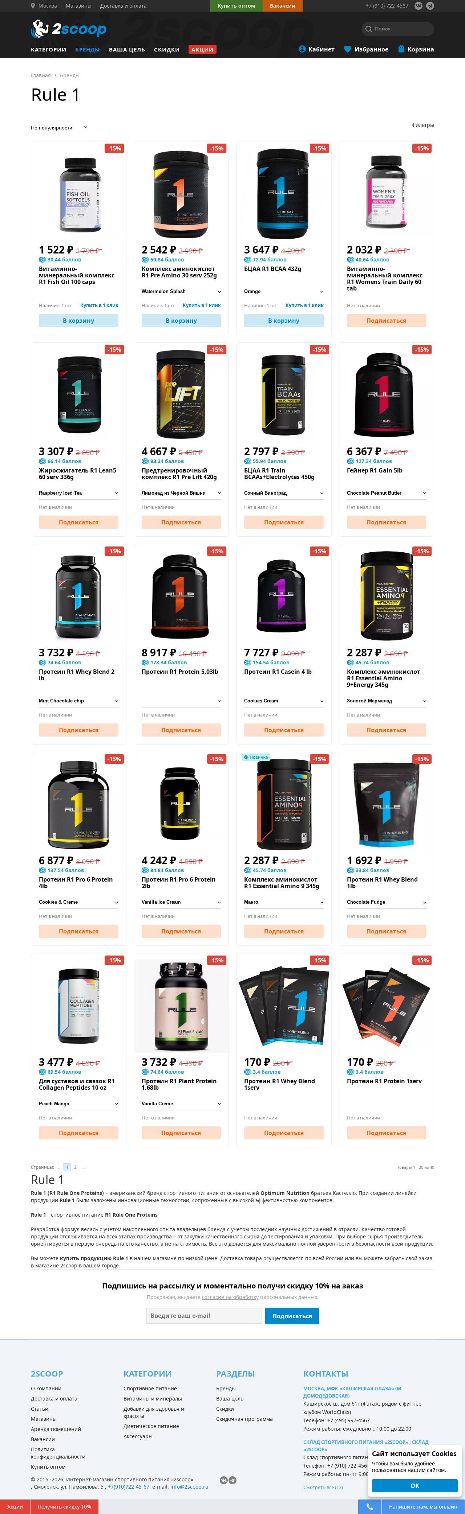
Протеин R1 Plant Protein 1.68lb (179, 1084)
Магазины (44, 1418)
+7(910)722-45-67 (128, 1486)
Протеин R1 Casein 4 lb (278, 671)
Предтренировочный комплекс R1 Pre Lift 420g (179, 473)
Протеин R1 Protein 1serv (384, 1081)
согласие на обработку (230, 1297)
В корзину (78, 321)
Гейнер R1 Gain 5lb (375, 470)
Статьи (39, 1408)
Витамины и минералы (153, 1398)
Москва (48, 6)
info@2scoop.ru (189, 1486)
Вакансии (43, 1439)
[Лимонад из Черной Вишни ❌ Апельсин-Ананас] (181, 493)
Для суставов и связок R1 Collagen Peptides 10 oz (77, 1084)
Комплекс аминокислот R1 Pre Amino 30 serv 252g (179, 272)
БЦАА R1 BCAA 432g (272, 268)
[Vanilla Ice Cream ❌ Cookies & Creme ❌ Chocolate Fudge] (181, 902)
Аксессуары (138, 1436)
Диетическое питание (151, 1426)
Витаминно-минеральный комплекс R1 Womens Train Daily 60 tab (384, 278)
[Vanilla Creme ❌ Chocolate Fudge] (181, 1104)
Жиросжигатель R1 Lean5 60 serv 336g (77, 473)
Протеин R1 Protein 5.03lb (180, 671)
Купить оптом (236, 5)
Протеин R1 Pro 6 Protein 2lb (179, 882)
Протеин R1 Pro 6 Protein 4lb (76, 882)
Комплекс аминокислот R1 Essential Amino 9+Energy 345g (383, 678)
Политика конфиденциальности (58, 1453)
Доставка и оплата (54, 1398)
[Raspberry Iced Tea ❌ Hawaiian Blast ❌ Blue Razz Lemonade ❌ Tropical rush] (78, 493)
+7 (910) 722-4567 (387, 5)
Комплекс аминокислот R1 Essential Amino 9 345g (281, 882)
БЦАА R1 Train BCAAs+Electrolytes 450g (279, 473)
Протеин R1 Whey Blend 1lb (382, 882)
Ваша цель (127, 49)
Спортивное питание (150, 1388)
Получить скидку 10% (64, 1506)
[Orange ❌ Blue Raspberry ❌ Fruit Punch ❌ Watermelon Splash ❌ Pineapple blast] (284, 292)
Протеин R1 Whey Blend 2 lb (76, 674)
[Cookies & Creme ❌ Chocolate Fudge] (78, 902)
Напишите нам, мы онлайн (423, 1506)
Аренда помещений (56, 1429)
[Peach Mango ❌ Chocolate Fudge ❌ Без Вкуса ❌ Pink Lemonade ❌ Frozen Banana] (78, 1104)
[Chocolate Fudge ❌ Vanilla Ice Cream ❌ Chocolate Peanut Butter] (386, 902)
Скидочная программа (244, 1418)
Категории (48, 49)
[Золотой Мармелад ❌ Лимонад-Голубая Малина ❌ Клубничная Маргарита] (386, 701)
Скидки (167, 49)
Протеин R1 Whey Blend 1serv (279, 1084)
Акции (202, 49)
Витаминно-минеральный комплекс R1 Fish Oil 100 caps (76, 275)
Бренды (87, 49)
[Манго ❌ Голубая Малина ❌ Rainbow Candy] (284, 902)
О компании (46, 1388)
